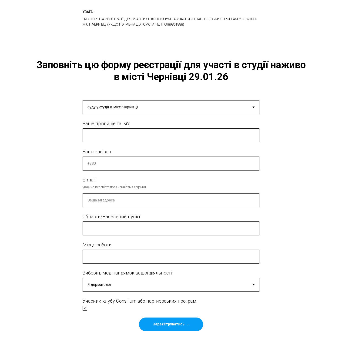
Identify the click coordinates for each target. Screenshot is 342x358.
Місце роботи (97, 245)
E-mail (89, 180)
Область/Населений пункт (112, 216)
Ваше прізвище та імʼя (107, 123)
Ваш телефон (97, 151)
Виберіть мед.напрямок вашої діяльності (127, 273)
